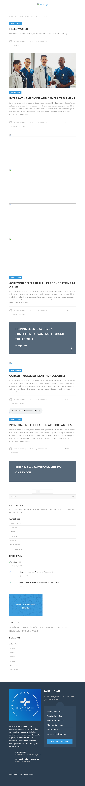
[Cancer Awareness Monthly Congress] (10, 363)
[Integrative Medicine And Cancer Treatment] (42, 70)
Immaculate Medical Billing (21, 16)
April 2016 (13, 665)
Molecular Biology (20, 630)
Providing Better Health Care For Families (40, 425)
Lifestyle (14, 403)
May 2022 (13, 648)
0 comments (42, 41)
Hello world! (19, 29)
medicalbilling (20, 41)
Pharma (14, 126)
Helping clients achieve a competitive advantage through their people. (39, 334)
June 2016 (13, 657)
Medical (13, 532)
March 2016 (14, 670)
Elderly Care (14, 523)
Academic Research (20, 627)
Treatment (21, 126)
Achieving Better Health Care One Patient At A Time (42, 284)
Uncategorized (16, 45)
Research (13, 541)
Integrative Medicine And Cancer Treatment (42, 98)
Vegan (35, 630)
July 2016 (13, 652)
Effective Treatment (44, 627)
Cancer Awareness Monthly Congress (37, 375)
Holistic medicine (62, 628)
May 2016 (13, 661)
